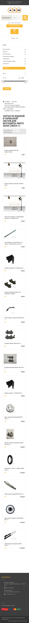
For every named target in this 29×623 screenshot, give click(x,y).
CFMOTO (5, 51)
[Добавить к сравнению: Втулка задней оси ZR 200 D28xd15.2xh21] (5, 154)
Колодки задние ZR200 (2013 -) (13, 343)
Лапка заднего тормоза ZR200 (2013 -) (14, 318)
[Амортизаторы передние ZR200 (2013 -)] (10, 539)
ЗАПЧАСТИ (6, 63)
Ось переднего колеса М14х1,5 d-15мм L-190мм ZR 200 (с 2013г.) (13, 243)
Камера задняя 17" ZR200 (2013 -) (14, 393)
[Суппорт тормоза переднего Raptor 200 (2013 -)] (10, 438)
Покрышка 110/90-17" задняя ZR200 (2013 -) (14, 469)
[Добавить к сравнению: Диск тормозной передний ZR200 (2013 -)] (5, 421)
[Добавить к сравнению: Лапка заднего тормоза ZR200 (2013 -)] (5, 322)
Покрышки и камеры (8, 56)
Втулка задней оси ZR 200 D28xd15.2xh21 (11, 151)
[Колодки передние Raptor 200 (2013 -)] (10, 363)
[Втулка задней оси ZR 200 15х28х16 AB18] (14, 179)
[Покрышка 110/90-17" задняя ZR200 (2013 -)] (10, 464)
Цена (4, 73)
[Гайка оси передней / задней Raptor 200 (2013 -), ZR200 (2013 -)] (14, 212)
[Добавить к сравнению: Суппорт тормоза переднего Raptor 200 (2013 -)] (5, 447)
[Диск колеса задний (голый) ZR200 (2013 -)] (10, 514)
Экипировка (6, 58)
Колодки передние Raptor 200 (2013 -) (14, 368)
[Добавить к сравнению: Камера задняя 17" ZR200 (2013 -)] (5, 395)
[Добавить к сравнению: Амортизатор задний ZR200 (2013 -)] (5, 496)
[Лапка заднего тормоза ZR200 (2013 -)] (10, 313)
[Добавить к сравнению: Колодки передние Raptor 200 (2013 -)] (5, 371)
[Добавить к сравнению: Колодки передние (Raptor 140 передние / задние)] (5, 296)
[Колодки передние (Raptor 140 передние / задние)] (10, 288)
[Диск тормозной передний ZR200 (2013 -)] (10, 413)
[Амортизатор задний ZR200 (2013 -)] (10, 490)
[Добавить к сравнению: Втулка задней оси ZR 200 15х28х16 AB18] (5, 187)
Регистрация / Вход (15, 3)
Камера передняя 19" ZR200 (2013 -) (14, 268)
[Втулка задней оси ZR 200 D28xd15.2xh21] (10, 146)
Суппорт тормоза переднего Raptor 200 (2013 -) (14, 443)
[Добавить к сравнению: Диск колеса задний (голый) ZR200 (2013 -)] (5, 522)
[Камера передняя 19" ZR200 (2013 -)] (10, 264)
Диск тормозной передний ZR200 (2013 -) (13, 417)
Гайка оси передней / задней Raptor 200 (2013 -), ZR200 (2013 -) (14, 217)
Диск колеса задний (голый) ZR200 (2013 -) (14, 518)
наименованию (8, 132)
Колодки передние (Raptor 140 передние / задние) (13, 292)
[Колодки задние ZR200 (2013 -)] (10, 339)
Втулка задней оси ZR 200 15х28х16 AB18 (14, 184)
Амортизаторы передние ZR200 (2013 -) (13, 544)
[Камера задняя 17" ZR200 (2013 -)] (10, 389)
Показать (7, 88)
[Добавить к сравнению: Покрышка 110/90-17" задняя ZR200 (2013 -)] (5, 472)
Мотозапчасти (7, 54)
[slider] (3, 81)
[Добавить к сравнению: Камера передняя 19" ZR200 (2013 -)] (5, 270)
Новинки (6, 68)
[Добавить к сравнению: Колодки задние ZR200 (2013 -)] (5, 346)
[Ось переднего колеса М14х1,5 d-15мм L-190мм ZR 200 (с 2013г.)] (10, 238)
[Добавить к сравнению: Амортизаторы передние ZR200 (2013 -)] (5, 548)
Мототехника (6, 49)
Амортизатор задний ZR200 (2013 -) (14, 494)
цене (15, 130)
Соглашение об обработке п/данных (17, 621)
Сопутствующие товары (9, 61)
